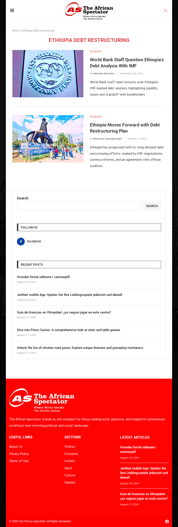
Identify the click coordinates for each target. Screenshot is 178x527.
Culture (69, 475)
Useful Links (21, 437)
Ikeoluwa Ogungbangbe (107, 138)
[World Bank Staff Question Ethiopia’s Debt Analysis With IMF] (47, 73)
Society (69, 460)
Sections (72, 437)
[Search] (165, 11)
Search (22, 198)
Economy (71, 453)
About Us (16, 446)
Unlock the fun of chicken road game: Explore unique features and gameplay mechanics (80, 348)
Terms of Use (19, 460)
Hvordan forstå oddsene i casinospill (43, 277)
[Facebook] (167, 521)
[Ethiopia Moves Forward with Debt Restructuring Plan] (47, 138)
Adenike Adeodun (103, 73)
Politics (69, 446)
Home (16, 30)
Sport (68, 468)
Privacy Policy (19, 453)
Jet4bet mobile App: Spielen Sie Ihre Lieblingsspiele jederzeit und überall (69, 295)
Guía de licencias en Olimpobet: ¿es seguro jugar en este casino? (64, 312)
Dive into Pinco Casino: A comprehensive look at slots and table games (68, 330)
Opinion (69, 482)
